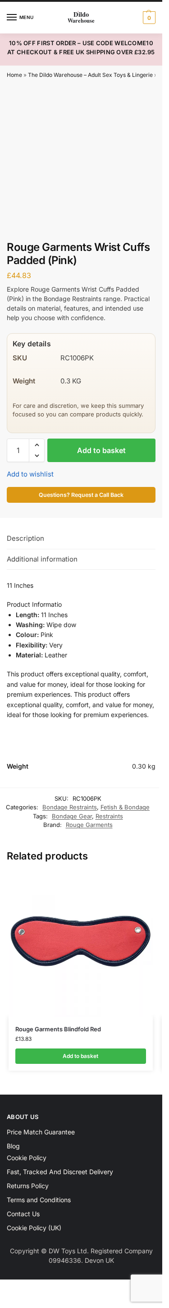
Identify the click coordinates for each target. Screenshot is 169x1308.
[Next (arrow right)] (10, 1298)
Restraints (109, 816)
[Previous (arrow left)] (2, 1298)
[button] (148, 17)
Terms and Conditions (39, 1200)
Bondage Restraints (69, 807)
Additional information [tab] (42, 559)
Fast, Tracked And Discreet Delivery (60, 1172)
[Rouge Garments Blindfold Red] (81, 944)
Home (14, 74)
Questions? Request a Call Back (81, 494)
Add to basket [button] (80, 1056)
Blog (13, 1146)
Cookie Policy (26, 1158)
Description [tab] (25, 538)
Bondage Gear (72, 816)
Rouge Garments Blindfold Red (58, 1029)
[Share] (18, 1287)
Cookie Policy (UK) (34, 1228)
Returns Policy (28, 1186)
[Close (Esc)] (25, 1287)
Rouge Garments (89, 824)
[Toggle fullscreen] (10, 1287)
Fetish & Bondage (125, 807)
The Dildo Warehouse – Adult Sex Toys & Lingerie (90, 74)
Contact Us (23, 1214)
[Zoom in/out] (2, 1287)
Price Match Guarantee (41, 1132)
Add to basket (101, 450)
